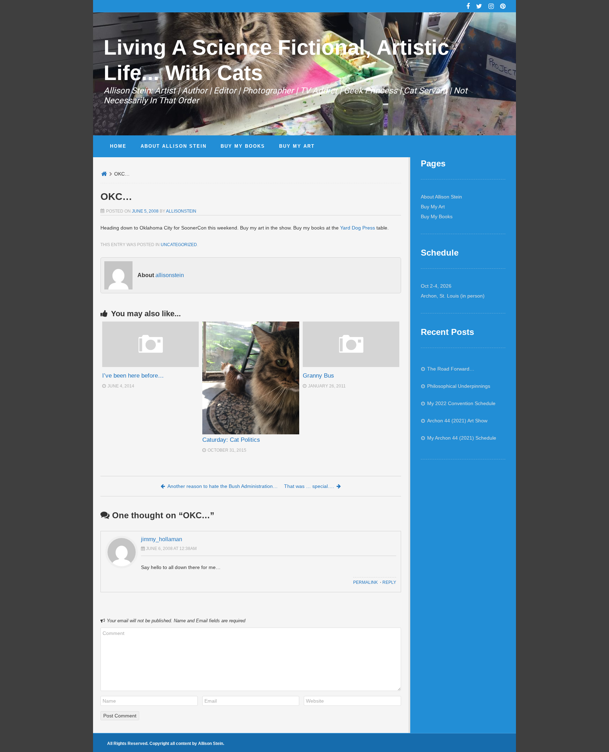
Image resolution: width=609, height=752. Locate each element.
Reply (389, 582)
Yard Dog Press (357, 228)
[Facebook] (468, 7)
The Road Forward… (450, 369)
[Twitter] (479, 7)
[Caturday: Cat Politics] (250, 378)
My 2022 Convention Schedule (461, 403)
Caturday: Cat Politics (231, 439)
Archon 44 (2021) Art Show (457, 420)
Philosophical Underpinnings (458, 386)
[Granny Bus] (351, 365)
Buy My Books (437, 216)
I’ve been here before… (133, 375)
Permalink (365, 582)
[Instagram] (491, 7)
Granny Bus (318, 375)
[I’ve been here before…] (150, 365)
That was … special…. (309, 486)
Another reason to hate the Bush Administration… (222, 486)
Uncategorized (179, 244)
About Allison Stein (441, 197)
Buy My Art (433, 206)
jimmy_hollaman (161, 539)
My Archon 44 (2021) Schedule (461, 438)
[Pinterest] (502, 7)
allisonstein (181, 211)
